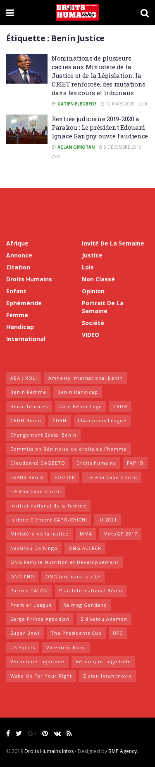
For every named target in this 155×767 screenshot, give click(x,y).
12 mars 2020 (120, 104)
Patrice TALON (29, 590)
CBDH (120, 406)
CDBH (59, 420)
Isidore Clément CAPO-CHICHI (48, 520)
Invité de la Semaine (113, 243)
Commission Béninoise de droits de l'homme (68, 449)
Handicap (20, 327)
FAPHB (135, 463)
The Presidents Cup (76, 633)
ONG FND (22, 576)
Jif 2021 (107, 520)
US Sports (22, 647)
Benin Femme (28, 392)
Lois (88, 267)
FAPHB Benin (26, 477)
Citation (18, 267)
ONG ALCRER (85, 548)
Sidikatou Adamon (104, 619)
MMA (86, 534)
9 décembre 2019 (122, 147)
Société (93, 323)
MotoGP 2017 (120, 534)
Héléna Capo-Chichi (35, 491)
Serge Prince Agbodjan (39, 619)
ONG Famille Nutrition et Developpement (64, 562)
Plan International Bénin (90, 590)
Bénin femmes (29, 406)
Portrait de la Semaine (103, 307)
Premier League (31, 605)
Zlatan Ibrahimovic (107, 676)
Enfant (16, 291)
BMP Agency (122, 751)
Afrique (17, 243)
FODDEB (65, 477)
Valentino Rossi (66, 647)
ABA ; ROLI (23, 378)
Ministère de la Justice (39, 534)
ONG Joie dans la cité (72, 576)
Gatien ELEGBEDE (77, 104)
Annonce (19, 255)
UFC (118, 633)
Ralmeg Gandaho (85, 605)
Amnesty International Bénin (85, 378)
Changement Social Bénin (43, 435)
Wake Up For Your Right (41, 676)
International (25, 339)
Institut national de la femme (48, 506)
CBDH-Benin (25, 420)
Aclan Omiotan (76, 147)
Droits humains (29, 279)
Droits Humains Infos (49, 751)
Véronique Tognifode (103, 661)
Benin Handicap (77, 392)
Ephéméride (24, 303)
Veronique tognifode (37, 661)
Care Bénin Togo (80, 406)
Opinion (93, 291)
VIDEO (90, 335)
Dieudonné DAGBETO (37, 463)
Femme (17, 315)
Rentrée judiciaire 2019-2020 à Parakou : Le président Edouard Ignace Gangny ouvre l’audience (100, 127)
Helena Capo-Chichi (111, 477)
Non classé (98, 279)
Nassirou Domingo (33, 548)
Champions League (102, 420)
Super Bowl (25, 633)
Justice (92, 255)
